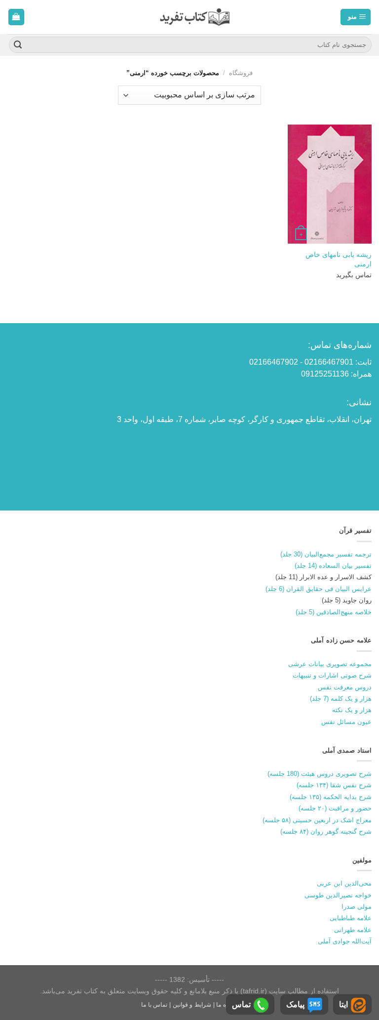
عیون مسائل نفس (346, 721)
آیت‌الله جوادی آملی (345, 941)
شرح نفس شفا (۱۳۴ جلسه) (334, 785)
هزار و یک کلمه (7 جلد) (341, 698)
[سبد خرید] (16, 17)
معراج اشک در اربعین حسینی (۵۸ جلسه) (317, 820)
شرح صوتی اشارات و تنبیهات (332, 675)
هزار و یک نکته (352, 710)
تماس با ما (154, 1004)
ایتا (343, 1004)
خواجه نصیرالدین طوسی (338, 895)
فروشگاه (241, 73)
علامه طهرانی (353, 930)
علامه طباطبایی (351, 918)
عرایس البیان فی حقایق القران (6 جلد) (318, 589)
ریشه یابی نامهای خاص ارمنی (338, 259)
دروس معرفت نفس (345, 687)
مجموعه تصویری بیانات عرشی (330, 664)
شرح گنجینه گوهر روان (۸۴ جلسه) (326, 831)
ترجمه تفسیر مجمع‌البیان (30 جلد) (326, 554)
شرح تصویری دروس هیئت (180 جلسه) (319, 773)
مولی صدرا (356, 906)
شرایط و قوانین (192, 1004)
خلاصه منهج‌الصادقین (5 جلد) (334, 612)
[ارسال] (17, 45)
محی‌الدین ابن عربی (344, 883)
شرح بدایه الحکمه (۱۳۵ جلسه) (331, 797)
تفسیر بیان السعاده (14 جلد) (333, 565)
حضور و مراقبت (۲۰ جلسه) (335, 808)
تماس (241, 1004)
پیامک (295, 1004)
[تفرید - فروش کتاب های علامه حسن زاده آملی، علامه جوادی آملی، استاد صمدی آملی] (194, 17)
